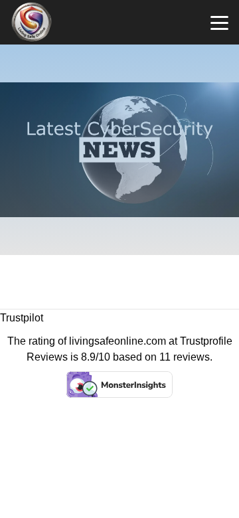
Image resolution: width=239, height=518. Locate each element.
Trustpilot (21, 317)
